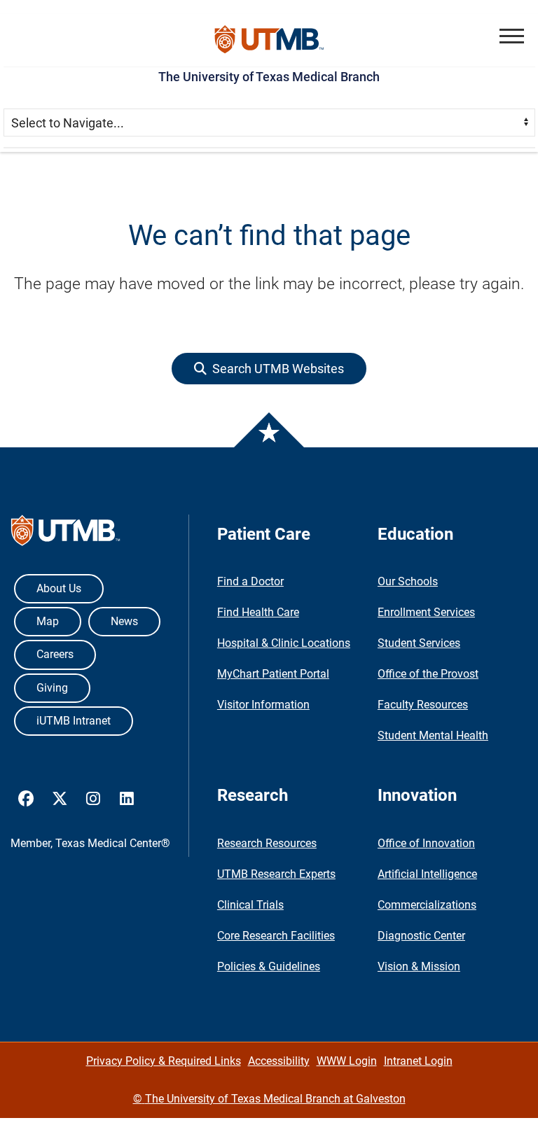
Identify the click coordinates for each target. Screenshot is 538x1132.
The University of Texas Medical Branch (269, 76)
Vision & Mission (419, 966)
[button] (511, 36)
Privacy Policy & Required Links (163, 1061)
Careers (55, 654)
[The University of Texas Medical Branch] (269, 40)
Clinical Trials (250, 904)
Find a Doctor (250, 581)
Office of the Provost (428, 673)
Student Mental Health (433, 735)
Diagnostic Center (421, 935)
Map (47, 621)
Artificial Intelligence (427, 874)
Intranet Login (418, 1061)
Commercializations (427, 904)
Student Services (419, 643)
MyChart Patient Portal (273, 673)
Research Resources (267, 843)
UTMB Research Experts (276, 874)
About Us (58, 588)
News (124, 621)
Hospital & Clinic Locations (283, 643)
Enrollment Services (426, 612)
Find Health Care (258, 612)
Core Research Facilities (276, 935)
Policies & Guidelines (268, 966)
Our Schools (408, 581)
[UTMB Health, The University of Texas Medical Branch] (65, 534)
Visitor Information (263, 704)
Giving (52, 687)
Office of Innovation (426, 843)
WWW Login (347, 1061)
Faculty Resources (423, 704)
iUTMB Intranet (73, 720)
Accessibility (279, 1061)
